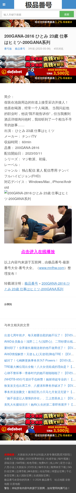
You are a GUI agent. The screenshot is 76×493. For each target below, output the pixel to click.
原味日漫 (9, 462)
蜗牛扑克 (44, 467)
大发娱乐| (23, 454)
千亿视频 (19, 458)
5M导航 (20, 462)
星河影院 (65, 454)
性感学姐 (51, 458)
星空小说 (65, 462)
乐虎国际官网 (41, 475)
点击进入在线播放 (38, 251)
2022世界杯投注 (35, 458)
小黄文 (8, 458)
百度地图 (15, 483)
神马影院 (33, 471)
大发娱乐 (21, 467)
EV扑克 (32, 467)
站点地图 (59, 479)
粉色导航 (32, 462)
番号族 (8, 48)
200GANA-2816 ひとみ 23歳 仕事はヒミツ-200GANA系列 (36, 39)
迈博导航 (21, 471)
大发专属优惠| (52, 454)
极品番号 (38, 4)
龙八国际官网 (23, 475)
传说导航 (45, 471)
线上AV (54, 462)
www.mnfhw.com (51, 267)
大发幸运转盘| (36, 454)
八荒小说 (9, 467)
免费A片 (43, 462)
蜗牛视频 (63, 458)
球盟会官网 (58, 471)
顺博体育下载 (58, 467)
